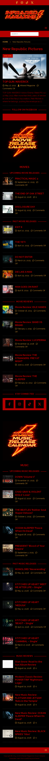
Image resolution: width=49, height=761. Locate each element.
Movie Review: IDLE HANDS (30, 307)
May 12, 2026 (23, 591)
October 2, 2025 (24, 517)
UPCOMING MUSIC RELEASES (24, 471)
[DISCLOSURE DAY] (8, 209)
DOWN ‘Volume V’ (25, 476)
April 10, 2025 (23, 231)
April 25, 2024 (23, 276)
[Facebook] (17, 2)
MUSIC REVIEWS (24, 656)
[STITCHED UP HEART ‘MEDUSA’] (8, 605)
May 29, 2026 (23, 573)
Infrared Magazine (27, 85)
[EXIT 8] (8, 229)
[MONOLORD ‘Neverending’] (8, 572)
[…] (41, 101)
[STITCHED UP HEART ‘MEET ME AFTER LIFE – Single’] (8, 587)
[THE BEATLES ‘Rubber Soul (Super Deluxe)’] (8, 512)
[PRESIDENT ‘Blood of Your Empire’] (8, 548)
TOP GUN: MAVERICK (15, 81)
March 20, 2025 (24, 260)
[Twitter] (32, 2)
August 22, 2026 (24, 197)
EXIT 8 (18, 227)
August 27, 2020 (24, 498)
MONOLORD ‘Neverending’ (30, 569)
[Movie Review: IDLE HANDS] (8, 309)
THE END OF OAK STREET (29, 193)
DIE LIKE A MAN (23, 271)
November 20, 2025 (26, 481)
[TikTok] (27, 2)
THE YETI (20, 242)
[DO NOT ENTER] (8, 259)
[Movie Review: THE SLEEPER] (8, 378)
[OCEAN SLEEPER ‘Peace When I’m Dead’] (8, 530)
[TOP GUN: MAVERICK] (24, 66)
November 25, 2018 (26, 344)
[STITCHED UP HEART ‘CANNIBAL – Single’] (8, 641)
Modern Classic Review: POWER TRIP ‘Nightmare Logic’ (29, 679)
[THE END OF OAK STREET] (8, 196)
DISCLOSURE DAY (25, 206)
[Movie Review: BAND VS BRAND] (8, 325)
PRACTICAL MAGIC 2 (26, 178)
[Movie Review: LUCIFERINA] (8, 342)
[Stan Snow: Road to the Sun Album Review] (8, 664)
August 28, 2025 (24, 534)
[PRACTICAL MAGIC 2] (8, 181)
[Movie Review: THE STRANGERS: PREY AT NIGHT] (8, 357)
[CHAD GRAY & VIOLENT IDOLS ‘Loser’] (8, 494)
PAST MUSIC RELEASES (24, 563)
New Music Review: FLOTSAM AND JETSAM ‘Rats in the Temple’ (28, 697)
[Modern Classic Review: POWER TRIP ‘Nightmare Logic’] (8, 679)
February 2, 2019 (25, 329)
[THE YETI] (8, 244)
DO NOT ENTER (23, 257)
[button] (45, 28)
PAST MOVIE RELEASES (24, 221)
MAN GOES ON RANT (26, 286)
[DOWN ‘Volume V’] (8, 479)
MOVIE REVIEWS (24, 301)
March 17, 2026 (24, 645)
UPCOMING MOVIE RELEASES (24, 173)
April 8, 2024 (23, 290)
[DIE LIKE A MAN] (8, 274)
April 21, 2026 (23, 627)
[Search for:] (24, 34)
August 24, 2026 (24, 668)
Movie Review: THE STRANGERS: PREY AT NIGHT (27, 358)
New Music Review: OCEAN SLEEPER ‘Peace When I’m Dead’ (30, 716)
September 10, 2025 (26, 182)
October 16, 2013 (25, 311)
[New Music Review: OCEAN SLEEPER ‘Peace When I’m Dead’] (8, 715)
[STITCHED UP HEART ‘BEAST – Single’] (8, 623)
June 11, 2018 (23, 365)
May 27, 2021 (10, 85)
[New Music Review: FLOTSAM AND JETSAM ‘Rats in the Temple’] (8, 697)
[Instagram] (22, 2)
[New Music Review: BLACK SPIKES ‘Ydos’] (8, 734)
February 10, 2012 (25, 383)
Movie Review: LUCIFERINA (30, 340)
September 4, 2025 (26, 553)
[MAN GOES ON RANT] (8, 289)
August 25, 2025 (24, 210)
